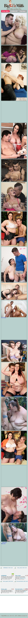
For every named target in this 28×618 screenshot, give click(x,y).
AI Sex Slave (5, 11)
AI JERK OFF (14, 11)
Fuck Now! (22, 11)
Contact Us (24, 615)
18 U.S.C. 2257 (13, 615)
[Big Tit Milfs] (14, 4)
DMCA (19, 615)
